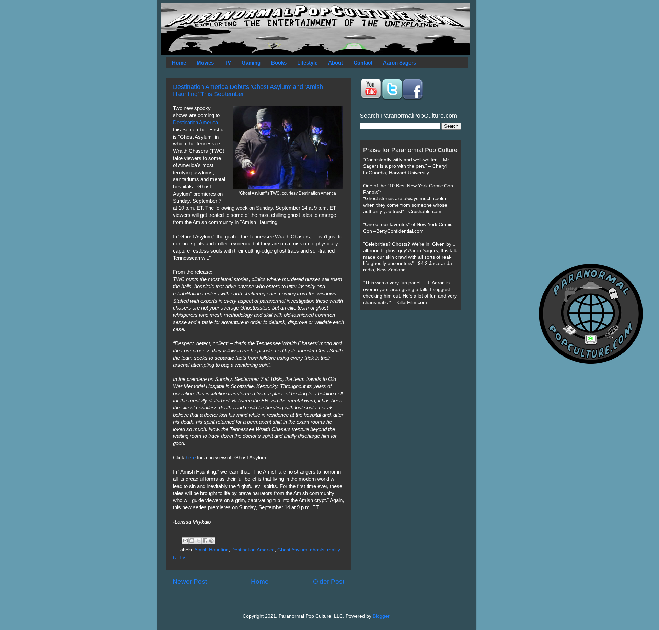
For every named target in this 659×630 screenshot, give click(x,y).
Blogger (381, 616)
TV (227, 63)
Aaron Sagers (399, 63)
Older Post (328, 581)
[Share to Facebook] (204, 540)
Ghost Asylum (292, 549)
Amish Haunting (211, 549)
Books (279, 63)
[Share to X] (198, 540)
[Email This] (185, 540)
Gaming (251, 63)
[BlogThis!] (191, 540)
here (191, 457)
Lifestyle (307, 63)
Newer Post (190, 581)
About (335, 63)
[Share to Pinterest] (211, 540)
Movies (205, 63)
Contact (363, 63)
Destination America (195, 122)
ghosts (317, 549)
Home (179, 63)
